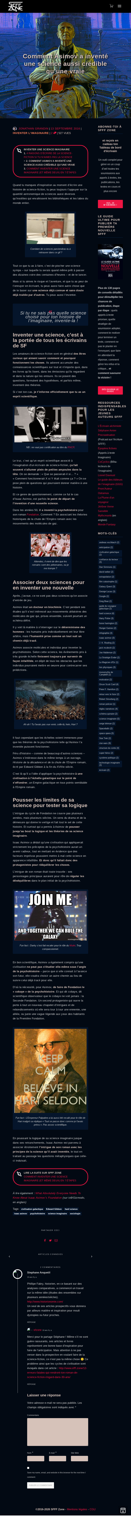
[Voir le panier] (111, 6)
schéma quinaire (108, 714)
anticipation (106, 547)
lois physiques (107, 667)
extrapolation (106, 577)
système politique (109, 758)
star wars (105, 743)
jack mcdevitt (107, 648)
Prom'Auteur (105, 488)
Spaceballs (105, 728)
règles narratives (108, 709)
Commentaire (33, 1415)
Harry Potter (106, 618)
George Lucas (107, 591)
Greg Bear (105, 601)
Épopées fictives (107, 448)
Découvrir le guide (110, 390)
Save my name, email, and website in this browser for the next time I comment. (56, 1475)
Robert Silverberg (108, 699)
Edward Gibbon (54, 1209)
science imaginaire (57, 1213)
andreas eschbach (109, 542)
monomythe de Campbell (106, 673)
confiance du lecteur (108, 560)
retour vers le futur (109, 694)
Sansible (103, 511)
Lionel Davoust (106, 475)
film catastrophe (108, 581)
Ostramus (103, 493)
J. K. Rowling (107, 643)
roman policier (107, 704)
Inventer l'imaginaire (31, 133)
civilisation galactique (32, 1209)
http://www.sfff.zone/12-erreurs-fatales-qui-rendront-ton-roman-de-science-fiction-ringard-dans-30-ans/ (57, 1373)
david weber (106, 572)
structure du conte (109, 748)
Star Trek (105, 738)
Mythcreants (105, 515)
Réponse (31, 1322)
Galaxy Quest (107, 586)
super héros (106, 753)
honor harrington (108, 623)
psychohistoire (37, 1213)
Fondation (33, 514)
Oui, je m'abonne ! (110, 204)
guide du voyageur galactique (107, 607)
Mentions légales (77, 1509)
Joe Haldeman (107, 652)
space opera (106, 733)
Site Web (75, 1453)
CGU (93, 1509)
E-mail (52, 1453)
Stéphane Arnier (107, 430)
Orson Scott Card (108, 684)
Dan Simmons (107, 567)
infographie (105, 633)
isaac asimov (20, 1213)
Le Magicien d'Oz (108, 662)
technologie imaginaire (109, 764)
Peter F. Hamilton (108, 689)
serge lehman (107, 723)
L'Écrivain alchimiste (109, 426)
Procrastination (106, 435)
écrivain (104, 770)
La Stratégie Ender (109, 657)
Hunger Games (107, 628)
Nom (29, 1453)
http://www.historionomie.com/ (45, 1301)
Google (104, 596)
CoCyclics (104, 461)
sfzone (38, 1329)
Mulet (72, 945)
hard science (71, 1209)
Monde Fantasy (107, 524)
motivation (105, 679)
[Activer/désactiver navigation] (119, 6)
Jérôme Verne (106, 506)
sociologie (75, 1213)
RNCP (71, 447)
